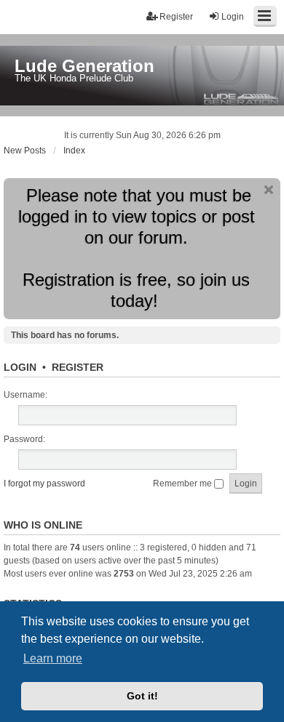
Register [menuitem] (176, 17)
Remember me (183, 483)
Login (20, 367)
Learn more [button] (52, 658)
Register (77, 367)
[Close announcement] (268, 189)
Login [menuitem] (232, 17)
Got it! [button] (142, 696)
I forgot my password (44, 483)
